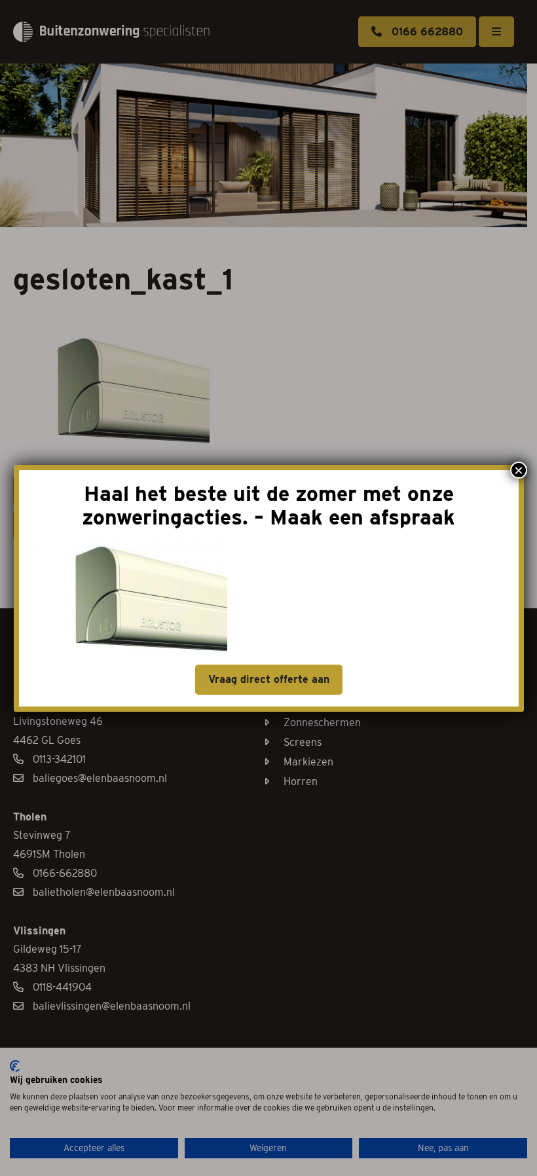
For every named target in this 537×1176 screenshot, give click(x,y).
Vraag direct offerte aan (268, 679)
